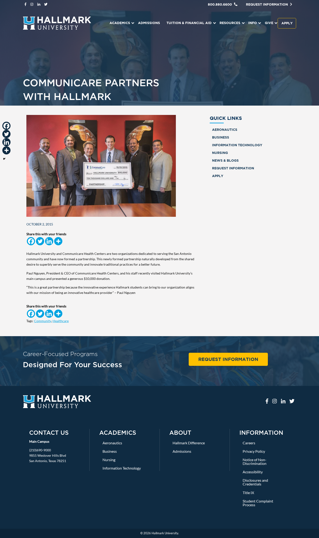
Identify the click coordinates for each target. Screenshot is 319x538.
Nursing (220, 153)
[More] (58, 241)
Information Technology (237, 145)
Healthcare (61, 321)
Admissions (149, 23)
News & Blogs (225, 160)
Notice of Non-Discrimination (254, 461)
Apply (287, 23)
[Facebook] (31, 241)
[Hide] (4, 159)
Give (269, 23)
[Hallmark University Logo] (57, 401)
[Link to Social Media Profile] (25, 4)
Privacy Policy (254, 451)
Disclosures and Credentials (255, 482)
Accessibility (253, 472)
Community (42, 321)
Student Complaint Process (258, 503)
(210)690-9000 (40, 450)
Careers (249, 443)
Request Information (267, 4)
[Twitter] (40, 241)
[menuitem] (120, 23)
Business (220, 137)
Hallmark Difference (189, 443)
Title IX (248, 492)
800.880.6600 (220, 4)
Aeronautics (224, 130)
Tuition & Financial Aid (189, 23)
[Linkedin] (49, 241)
